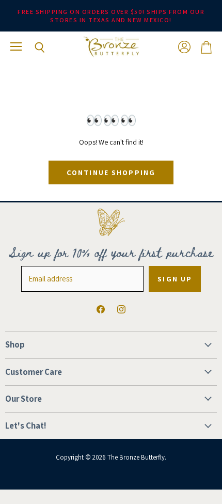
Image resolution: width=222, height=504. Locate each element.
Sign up (174, 279)
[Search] (32, 47)
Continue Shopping (111, 172)
